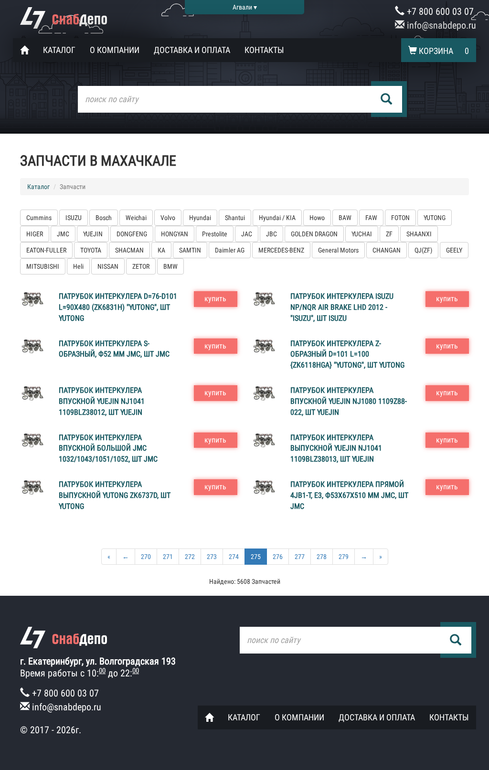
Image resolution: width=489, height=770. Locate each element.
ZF (389, 234)
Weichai (136, 218)
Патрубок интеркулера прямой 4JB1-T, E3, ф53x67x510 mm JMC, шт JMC (349, 495)
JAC (246, 234)
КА (161, 250)
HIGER (34, 234)
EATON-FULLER (46, 250)
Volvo (167, 218)
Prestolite (214, 234)
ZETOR (140, 266)
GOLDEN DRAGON (314, 234)
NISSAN (107, 266)
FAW (371, 218)
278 (322, 556)
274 (234, 556)
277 (300, 556)
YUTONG (435, 218)
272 (190, 556)
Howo (317, 218)
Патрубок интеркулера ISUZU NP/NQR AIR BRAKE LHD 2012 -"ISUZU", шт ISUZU (341, 307)
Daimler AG (229, 250)
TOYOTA (90, 250)
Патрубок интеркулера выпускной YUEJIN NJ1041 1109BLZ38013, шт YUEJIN (336, 448)
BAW (345, 218)
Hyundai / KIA (277, 218)
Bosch (104, 218)
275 (256, 556)
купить (215, 298)
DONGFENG (132, 234)
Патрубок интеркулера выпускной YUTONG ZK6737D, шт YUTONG (114, 495)
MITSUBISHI (42, 266)
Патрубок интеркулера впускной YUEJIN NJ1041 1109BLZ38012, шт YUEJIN (102, 401)
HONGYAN (174, 234)
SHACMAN (129, 250)
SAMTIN (190, 250)
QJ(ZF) (423, 250)
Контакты (264, 50)
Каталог (59, 50)
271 (168, 556)
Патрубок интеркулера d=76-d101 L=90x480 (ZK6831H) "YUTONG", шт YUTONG (118, 307)
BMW (170, 266)
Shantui (235, 218)
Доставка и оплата (192, 50)
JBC (271, 234)
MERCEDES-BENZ (281, 250)
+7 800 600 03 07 (439, 11)
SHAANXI (419, 234)
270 (146, 556)
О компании (114, 50)
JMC (63, 234)
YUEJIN (93, 234)
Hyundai (200, 218)
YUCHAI (361, 234)
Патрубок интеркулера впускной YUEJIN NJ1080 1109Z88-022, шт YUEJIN (348, 401)
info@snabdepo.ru (440, 25)
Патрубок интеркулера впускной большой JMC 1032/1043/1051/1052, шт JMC (108, 448)
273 (212, 556)
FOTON (400, 218)
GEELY (454, 250)
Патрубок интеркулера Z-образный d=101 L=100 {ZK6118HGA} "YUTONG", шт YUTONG (347, 354)
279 (344, 556)
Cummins (39, 218)
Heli (78, 266)
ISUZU (73, 218)
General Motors (338, 250)
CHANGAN (386, 250)
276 (278, 556)
